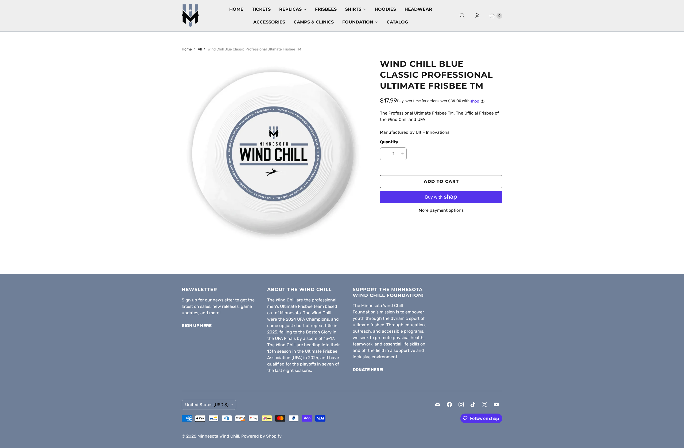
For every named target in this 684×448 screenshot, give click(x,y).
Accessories (269, 22)
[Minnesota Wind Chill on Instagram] (461, 404)
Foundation (357, 22)
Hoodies (385, 9)
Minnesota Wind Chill (218, 436)
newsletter (223, 299)
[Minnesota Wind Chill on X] (485, 404)
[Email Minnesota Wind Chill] (438, 404)
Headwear (418, 9)
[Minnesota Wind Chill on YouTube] (496, 404)
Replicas (290, 9)
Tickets (261, 9)
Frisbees (326, 9)
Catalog (397, 22)
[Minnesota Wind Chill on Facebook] (449, 404)
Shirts (353, 9)
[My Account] (477, 15)
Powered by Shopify (261, 436)
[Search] (462, 15)
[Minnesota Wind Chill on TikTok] (473, 404)
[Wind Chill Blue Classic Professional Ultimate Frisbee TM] (273, 150)
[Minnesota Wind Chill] (190, 15)
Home (236, 9)
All (200, 49)
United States (206, 404)
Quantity (389, 141)
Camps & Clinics (314, 22)
